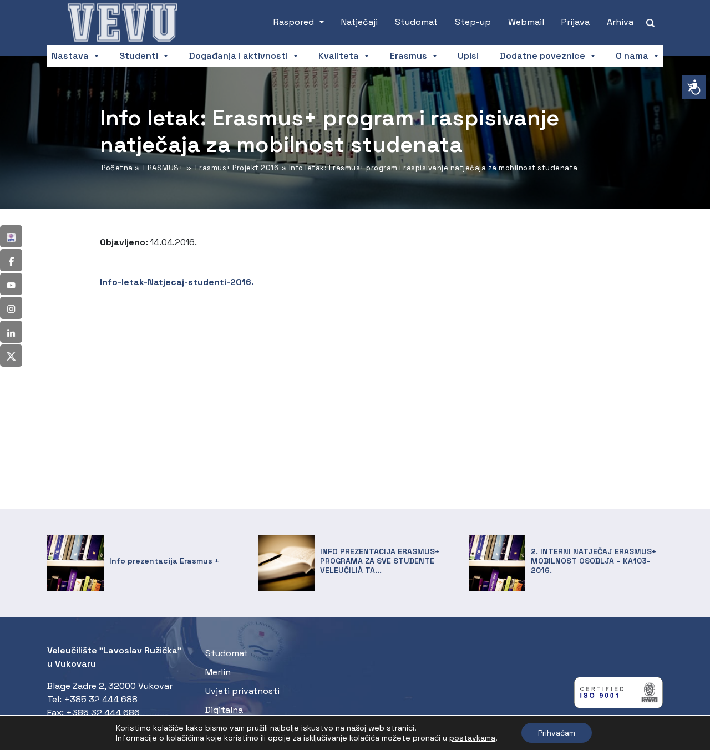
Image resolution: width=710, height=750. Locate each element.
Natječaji (359, 22)
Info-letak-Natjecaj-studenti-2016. (177, 282)
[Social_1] (11, 236)
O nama (632, 56)
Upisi (468, 56)
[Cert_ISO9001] (618, 695)
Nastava (70, 56)
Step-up (473, 22)
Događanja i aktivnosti (238, 56)
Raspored (293, 22)
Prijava (575, 22)
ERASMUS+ (163, 168)
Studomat (416, 22)
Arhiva (620, 22)
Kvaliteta (338, 56)
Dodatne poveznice (542, 56)
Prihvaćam (556, 733)
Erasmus (408, 56)
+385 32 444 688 (101, 699)
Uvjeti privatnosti (242, 691)
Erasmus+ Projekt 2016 (237, 168)
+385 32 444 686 (103, 712)
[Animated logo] (122, 22)
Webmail (526, 22)
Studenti (138, 56)
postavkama (472, 738)
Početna (117, 168)
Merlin (218, 672)
